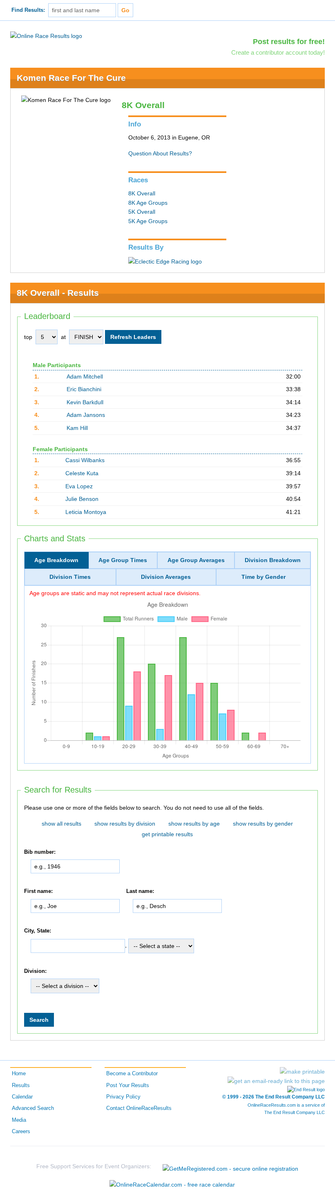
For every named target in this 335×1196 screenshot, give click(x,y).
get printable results (167, 834)
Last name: (140, 892)
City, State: (37, 931)
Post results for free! (289, 42)
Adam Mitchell (85, 376)
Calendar (22, 1097)
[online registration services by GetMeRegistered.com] (230, 1166)
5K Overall (141, 211)
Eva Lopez (79, 486)
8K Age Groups (148, 202)
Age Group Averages (196, 560)
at (63, 337)
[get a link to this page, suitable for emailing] (276, 1081)
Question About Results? (160, 153)
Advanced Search (33, 1108)
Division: (35, 971)
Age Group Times (122, 560)
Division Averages (166, 577)
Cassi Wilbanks (85, 460)
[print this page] (302, 1071)
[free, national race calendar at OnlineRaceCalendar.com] (172, 1184)
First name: (38, 892)
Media (19, 1120)
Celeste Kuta (81, 473)
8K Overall (141, 193)
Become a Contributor (132, 1073)
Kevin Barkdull (85, 402)
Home (19, 1073)
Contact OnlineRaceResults (139, 1108)
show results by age (194, 823)
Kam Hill (77, 428)
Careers (21, 1131)
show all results (61, 823)
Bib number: (40, 852)
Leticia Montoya (85, 512)
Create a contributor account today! (278, 52)
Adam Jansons (86, 415)
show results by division (124, 823)
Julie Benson (81, 499)
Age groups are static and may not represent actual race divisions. (115, 593)
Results (21, 1085)
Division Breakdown (273, 560)
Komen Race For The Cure (71, 77)
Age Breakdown (56, 560)
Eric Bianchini (84, 389)
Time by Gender (263, 577)
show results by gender (263, 823)
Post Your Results (127, 1085)
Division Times (70, 577)
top (28, 337)
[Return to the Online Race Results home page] (46, 35)
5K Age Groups (148, 221)
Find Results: (28, 10)
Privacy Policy (123, 1097)
